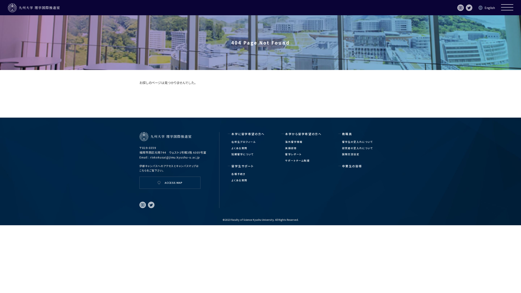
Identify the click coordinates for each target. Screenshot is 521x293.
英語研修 (291, 148)
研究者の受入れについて (357, 148)
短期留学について (242, 154)
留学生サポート (242, 166)
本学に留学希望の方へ (248, 134)
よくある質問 (239, 148)
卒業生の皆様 (352, 166)
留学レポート (293, 154)
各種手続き (238, 174)
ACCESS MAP (173, 183)
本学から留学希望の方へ (303, 134)
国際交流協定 (350, 154)
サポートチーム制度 (297, 160)
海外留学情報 (293, 141)
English (490, 8)
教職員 (347, 134)
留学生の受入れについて (357, 141)
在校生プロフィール (243, 141)
